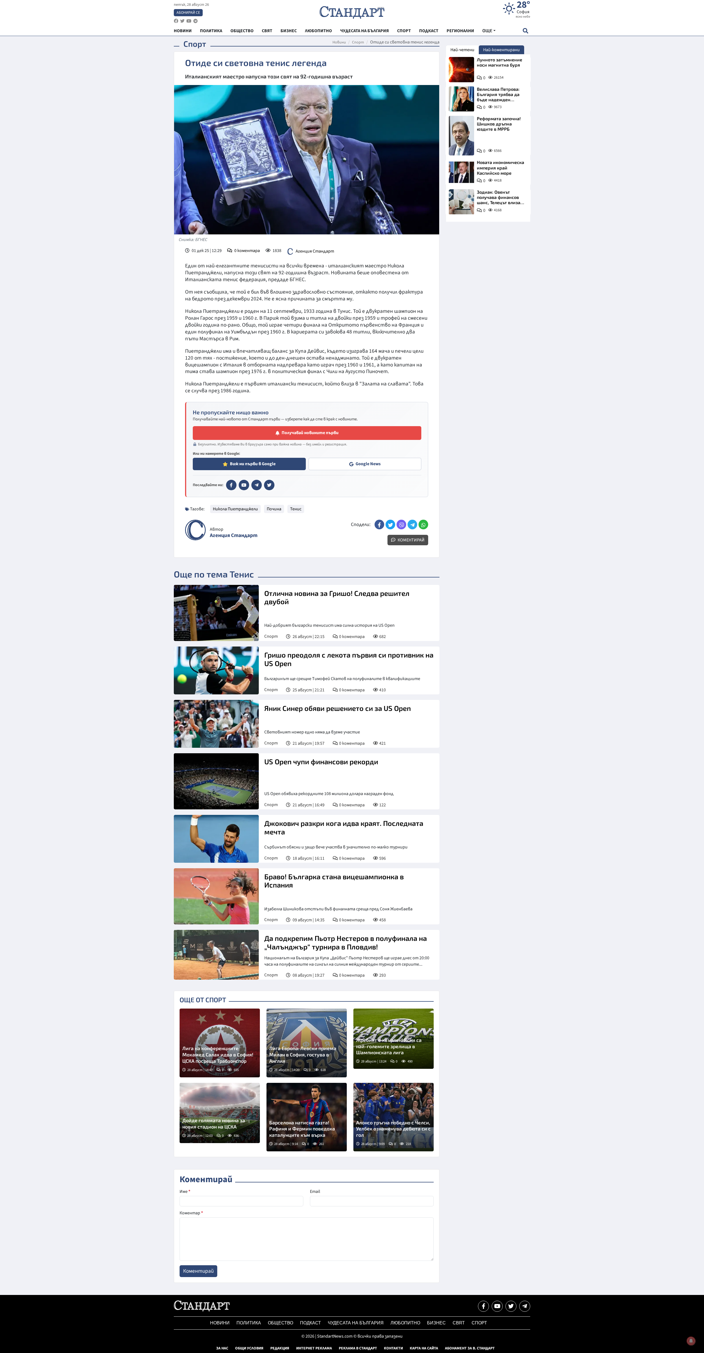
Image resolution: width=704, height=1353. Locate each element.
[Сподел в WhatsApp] (423, 524)
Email (315, 1191)
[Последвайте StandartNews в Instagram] (182, 21)
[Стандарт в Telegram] (256, 485)
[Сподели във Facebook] (379, 524)
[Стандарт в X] (269, 485)
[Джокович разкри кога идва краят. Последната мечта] (216, 839)
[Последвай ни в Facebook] (483, 1306)
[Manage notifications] (691, 1340)
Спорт (358, 42)
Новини (339, 42)
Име (185, 1191)
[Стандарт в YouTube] (244, 485)
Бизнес (436, 1323)
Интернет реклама (314, 1348)
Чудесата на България (356, 1323)
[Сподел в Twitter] (390, 524)
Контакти (393, 1348)
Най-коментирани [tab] (501, 50)
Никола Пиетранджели (235, 509)
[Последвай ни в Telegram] (524, 1306)
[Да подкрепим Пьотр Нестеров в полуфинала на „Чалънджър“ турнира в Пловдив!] (216, 955)
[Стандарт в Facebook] (231, 485)
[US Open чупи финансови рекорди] (216, 781)
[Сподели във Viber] (401, 524)
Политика (249, 1323)
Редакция (279, 1348)
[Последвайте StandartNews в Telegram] (195, 21)
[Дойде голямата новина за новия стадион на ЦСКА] (220, 1113)
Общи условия (249, 1348)
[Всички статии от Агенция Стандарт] (195, 530)
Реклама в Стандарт (358, 1348)
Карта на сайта (424, 1348)
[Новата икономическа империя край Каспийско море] (461, 172)
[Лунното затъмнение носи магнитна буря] (461, 69)
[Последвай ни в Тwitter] (510, 1306)
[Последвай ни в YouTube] (497, 1306)
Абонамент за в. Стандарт (470, 1348)
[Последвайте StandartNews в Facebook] (176, 21)
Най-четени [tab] (462, 50)
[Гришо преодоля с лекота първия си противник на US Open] (216, 670)
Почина (274, 509)
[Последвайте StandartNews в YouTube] (188, 21)
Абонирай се (188, 12)
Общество (280, 1323)
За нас (222, 1348)
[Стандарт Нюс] (202, 1310)
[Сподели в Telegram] (412, 524)
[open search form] (525, 31)
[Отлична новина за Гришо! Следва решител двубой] (216, 613)
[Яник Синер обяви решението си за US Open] (216, 724)
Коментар (191, 1213)
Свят (459, 1323)
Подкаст (310, 1323)
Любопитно (405, 1323)
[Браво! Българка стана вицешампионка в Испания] (216, 896)
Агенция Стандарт (315, 251)
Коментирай (411, 540)
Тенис (295, 509)
